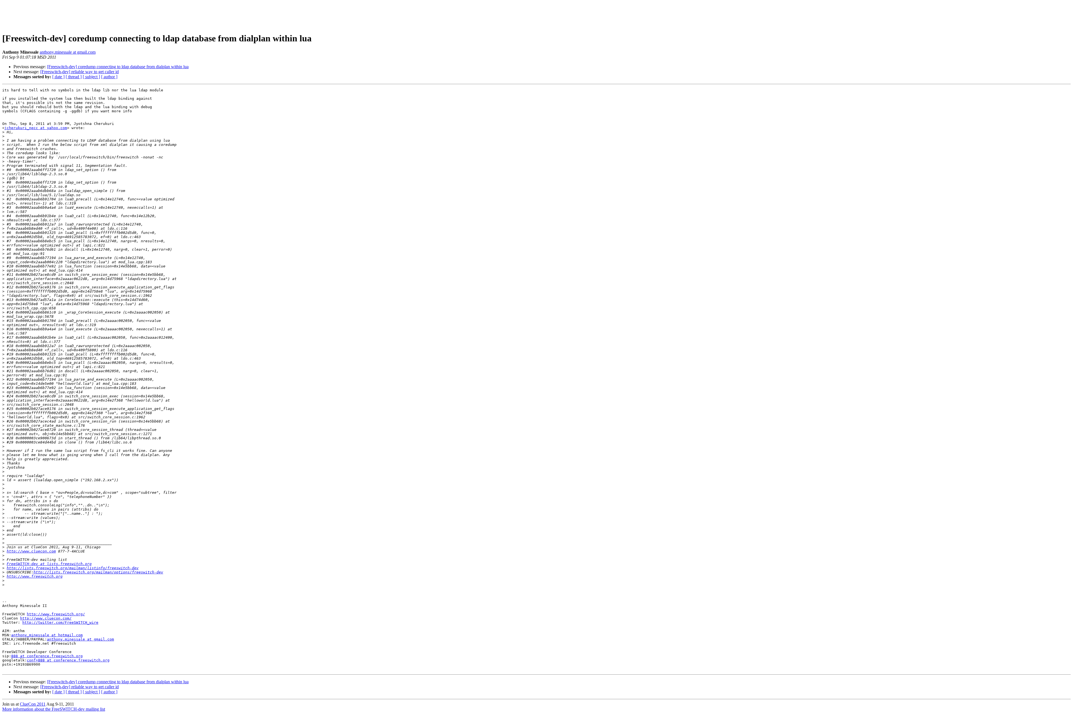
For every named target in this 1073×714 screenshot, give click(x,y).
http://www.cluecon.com (31, 551)
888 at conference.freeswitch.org (47, 656)
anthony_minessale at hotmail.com (47, 635)
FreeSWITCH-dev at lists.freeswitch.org (49, 564)
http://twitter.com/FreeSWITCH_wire (60, 622)
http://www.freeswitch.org (35, 576)
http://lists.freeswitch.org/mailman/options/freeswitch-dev (98, 572)
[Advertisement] (536, 14)
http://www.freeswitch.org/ (56, 614)
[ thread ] (74, 76)
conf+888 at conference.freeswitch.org (68, 660)
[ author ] (109, 76)
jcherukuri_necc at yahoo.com (35, 128)
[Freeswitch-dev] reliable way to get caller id (79, 71)
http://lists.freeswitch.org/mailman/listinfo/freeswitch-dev (73, 568)
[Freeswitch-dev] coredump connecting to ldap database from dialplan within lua (118, 66)
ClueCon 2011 (33, 704)
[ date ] (58, 76)
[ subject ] (91, 76)
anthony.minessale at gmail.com (68, 52)
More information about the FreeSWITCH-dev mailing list (53, 709)
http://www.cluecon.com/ (46, 618)
